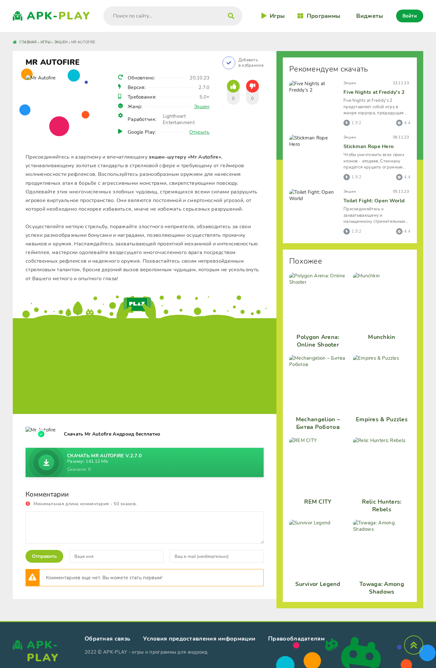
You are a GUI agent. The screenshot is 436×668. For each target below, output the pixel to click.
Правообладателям (296, 638)
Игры (277, 16)
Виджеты (369, 16)
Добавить (251, 62)
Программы (323, 16)
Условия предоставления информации (199, 638)
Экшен (202, 106)
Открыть (199, 132)
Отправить (44, 556)
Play (59, 16)
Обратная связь (107, 638)
